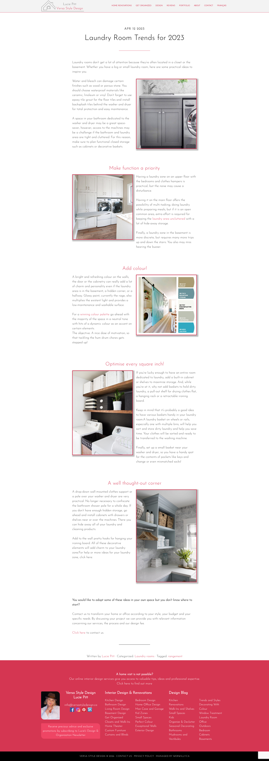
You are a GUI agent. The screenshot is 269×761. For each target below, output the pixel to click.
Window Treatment (210, 713)
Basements (205, 739)
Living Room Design (117, 709)
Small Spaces (143, 717)
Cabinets (204, 734)
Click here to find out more (134, 683)
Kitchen (173, 700)
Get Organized (114, 717)
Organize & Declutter (182, 721)
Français (221, 6)
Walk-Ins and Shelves (181, 709)
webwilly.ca (181, 756)
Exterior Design (144, 730)
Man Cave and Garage (149, 709)
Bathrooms (175, 730)
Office (203, 721)
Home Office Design (147, 704)
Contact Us (124, 756)
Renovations (176, 704)
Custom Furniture (115, 730)
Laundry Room (208, 717)
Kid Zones (141, 713)
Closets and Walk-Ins (117, 721)
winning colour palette (94, 314)
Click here (78, 632)
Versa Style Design (69, 6)
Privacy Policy (144, 756)
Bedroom (204, 730)
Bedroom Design (145, 700)
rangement (175, 656)
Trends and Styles (209, 700)
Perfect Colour (144, 721)
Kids (171, 717)
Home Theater (114, 726)
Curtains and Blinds (116, 734)
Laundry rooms (144, 656)
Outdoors (205, 726)
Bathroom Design (115, 704)
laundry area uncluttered (168, 218)
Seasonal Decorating (181, 726)
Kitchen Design (114, 700)
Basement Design (115, 713)
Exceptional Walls (145, 726)
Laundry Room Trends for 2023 (134, 38)
